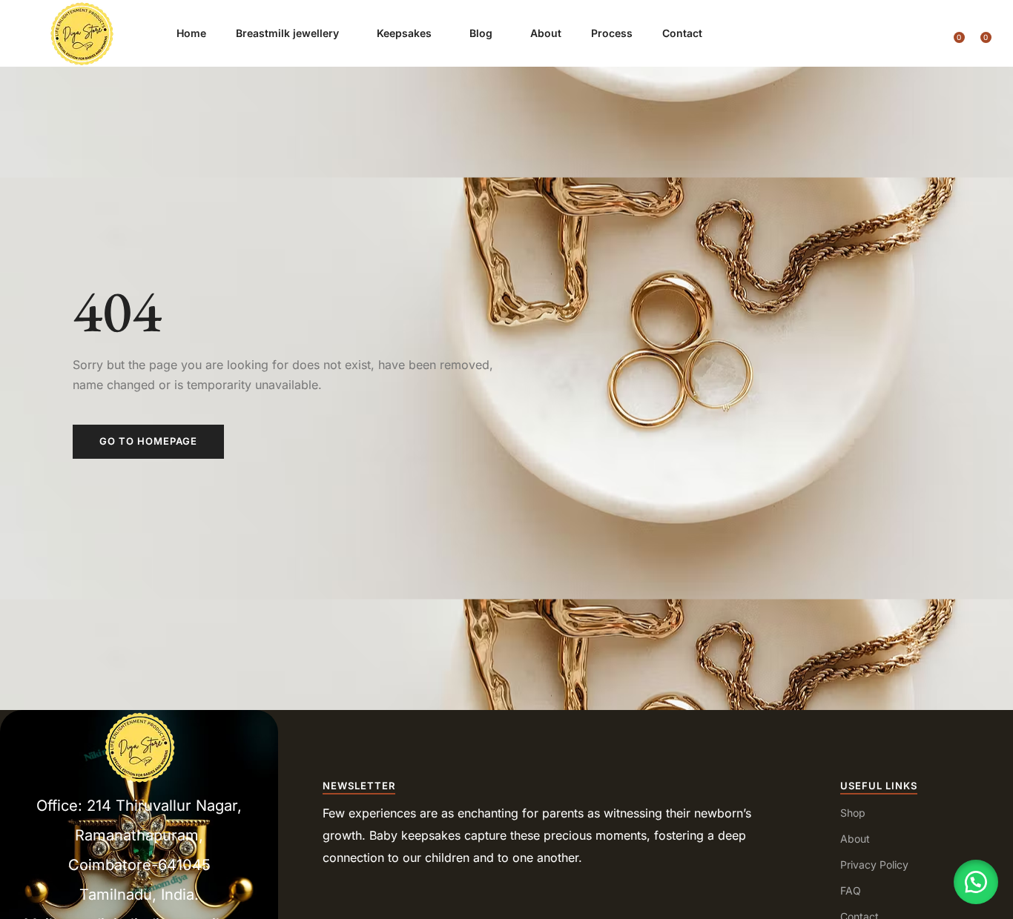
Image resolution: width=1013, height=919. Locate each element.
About (545, 33)
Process (612, 33)
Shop (852, 812)
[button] (976, 882)
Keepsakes (406, 33)
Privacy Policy (874, 864)
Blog (482, 33)
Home (191, 33)
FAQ (850, 890)
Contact (683, 33)
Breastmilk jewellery (289, 33)
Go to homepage (148, 441)
